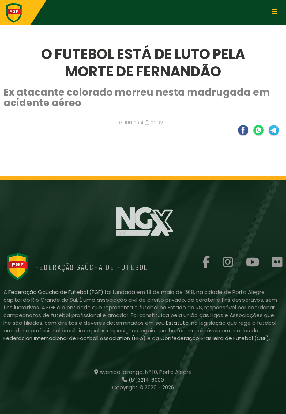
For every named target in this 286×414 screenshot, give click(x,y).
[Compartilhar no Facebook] (243, 130)
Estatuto (177, 322)
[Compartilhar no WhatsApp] (258, 130)
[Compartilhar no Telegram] (274, 130)
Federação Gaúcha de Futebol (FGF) (56, 292)
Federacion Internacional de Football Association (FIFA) (75, 338)
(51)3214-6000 (145, 380)
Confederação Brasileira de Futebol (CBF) (214, 338)
